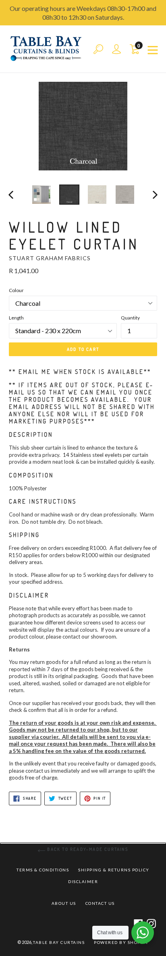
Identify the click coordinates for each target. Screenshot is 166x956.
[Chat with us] (142, 932)
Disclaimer (83, 881)
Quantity (130, 318)
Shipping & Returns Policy (113, 869)
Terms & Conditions (43, 869)
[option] (41, 194)
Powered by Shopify (121, 942)
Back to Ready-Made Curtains (87, 849)
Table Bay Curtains (59, 942)
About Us (64, 903)
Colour (16, 290)
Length (16, 318)
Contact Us (100, 903)
